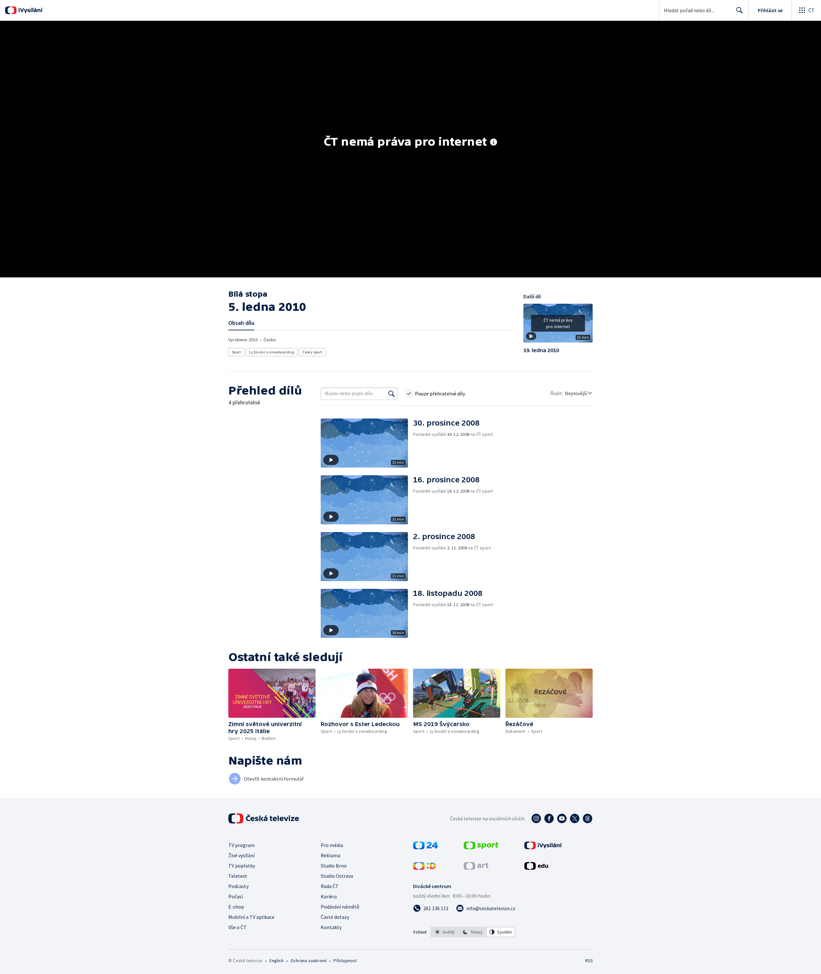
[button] (558, 325)
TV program (241, 845)
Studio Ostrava (337, 876)
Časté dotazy (335, 917)
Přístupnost (345, 960)
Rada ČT (330, 886)
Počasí (235, 896)
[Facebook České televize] (549, 818)
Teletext (237, 876)
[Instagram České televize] (536, 818)
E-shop (236, 906)
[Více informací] (493, 143)
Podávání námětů (340, 906)
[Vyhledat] (391, 393)
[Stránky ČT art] (476, 868)
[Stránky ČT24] (425, 847)
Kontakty (331, 927)
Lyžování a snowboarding (271, 352)
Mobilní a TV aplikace (251, 917)
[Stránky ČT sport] (481, 847)
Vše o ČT (237, 927)
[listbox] (472, 932)
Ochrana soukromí (308, 960)
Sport (236, 352)
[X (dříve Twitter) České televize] (575, 818)
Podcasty (238, 886)
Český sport (312, 352)
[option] (445, 931)
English (276, 960)
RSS (589, 960)
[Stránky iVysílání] (543, 847)
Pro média (332, 845)
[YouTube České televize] (562, 818)
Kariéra (329, 896)
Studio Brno (334, 865)
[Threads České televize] (587, 818)
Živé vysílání (241, 855)
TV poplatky (241, 865)
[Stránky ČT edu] (536, 868)
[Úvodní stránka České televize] (264, 818)
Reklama (330, 855)
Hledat (740, 10)
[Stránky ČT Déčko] (424, 868)
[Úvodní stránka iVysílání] (29, 10)
